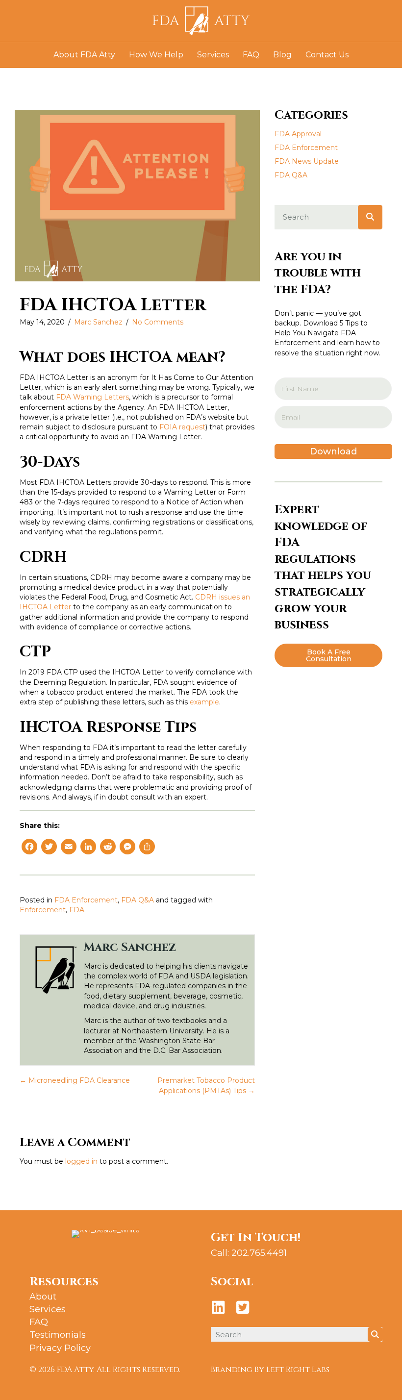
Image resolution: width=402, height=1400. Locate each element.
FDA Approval (298, 133)
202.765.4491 (259, 1253)
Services (213, 54)
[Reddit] (108, 848)
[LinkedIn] (88, 848)
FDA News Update (307, 161)
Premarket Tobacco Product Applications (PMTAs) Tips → (206, 1085)
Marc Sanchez (98, 322)
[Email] (68, 848)
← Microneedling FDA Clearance (75, 1080)
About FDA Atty (84, 54)
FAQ (251, 54)
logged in (81, 1161)
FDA (76, 909)
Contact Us (327, 54)
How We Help (156, 54)
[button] (328, 655)
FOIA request (182, 427)
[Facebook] (29, 848)
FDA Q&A (137, 900)
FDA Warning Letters (92, 397)
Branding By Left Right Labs (270, 1369)
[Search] (370, 217)
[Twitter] (49, 848)
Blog (282, 54)
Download (333, 451)
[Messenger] (127, 848)
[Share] (147, 848)
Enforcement (43, 909)
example (204, 702)
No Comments (157, 322)
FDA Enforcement (86, 900)
